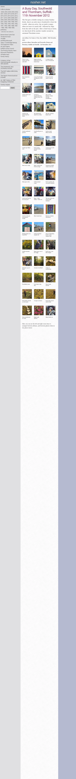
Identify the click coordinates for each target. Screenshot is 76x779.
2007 (16, 18)
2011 (2, 18)
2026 (2, 12)
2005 (5, 20)
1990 (5, 26)
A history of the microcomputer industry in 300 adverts (9, 62)
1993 (12, 24)
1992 (16, 24)
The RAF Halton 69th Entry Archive (9, 72)
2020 (5, 14)
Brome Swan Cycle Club (8, 34)
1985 (6, 27)
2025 (6, 12)
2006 (2, 20)
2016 (2, 16)
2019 (9, 14)
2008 (12, 18)
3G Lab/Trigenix (5, 46)
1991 (2, 26)
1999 (9, 22)
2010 (5, 18)
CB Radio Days (5, 54)
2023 (13, 12)
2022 (16, 12)
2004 (9, 20)
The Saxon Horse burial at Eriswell (9, 76)
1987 (16, 26)
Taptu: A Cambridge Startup (9, 42)
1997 (16, 22)
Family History (5, 56)
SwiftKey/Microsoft (6, 40)
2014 (9, 16)
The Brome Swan (6, 36)
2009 (9, 18)
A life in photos (5, 9)
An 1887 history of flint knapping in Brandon (8, 81)
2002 (16, 20)
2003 (12, 20)
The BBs (3, 38)
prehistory (3, 29)
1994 (9, 24)
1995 (5, 24)
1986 (2, 27)
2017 (16, 14)
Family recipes (5, 85)
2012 (16, 16)
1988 (12, 26)
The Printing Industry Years (8, 50)
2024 (9, 12)
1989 (9, 26)
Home (3, 6)
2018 (12, 14)
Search (12, 87)
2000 (5, 22)
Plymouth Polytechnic (7, 52)
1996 (2, 24)
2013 (12, 16)
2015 (5, 16)
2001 (2, 22)
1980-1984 (11, 27)
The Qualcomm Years (7, 44)
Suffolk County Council (7, 48)
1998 (12, 22)
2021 (2, 14)
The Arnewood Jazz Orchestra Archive (7, 67)
